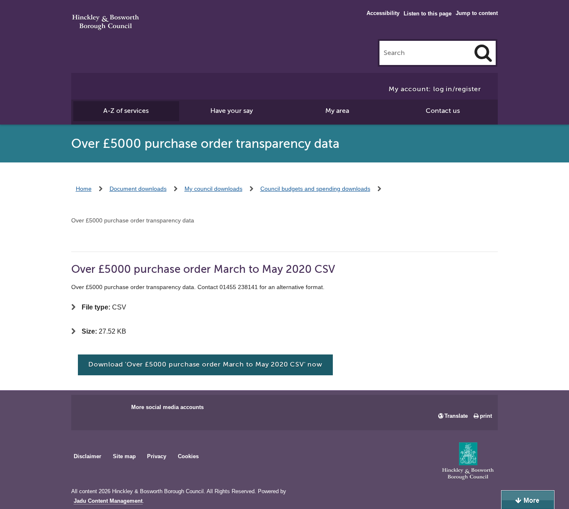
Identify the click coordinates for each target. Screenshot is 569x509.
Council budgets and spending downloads (315, 188)
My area (337, 111)
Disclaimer (87, 456)
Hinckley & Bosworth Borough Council (105, 22)
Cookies (188, 456)
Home (84, 188)
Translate (456, 416)
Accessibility (383, 13)
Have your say (231, 111)
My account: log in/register (435, 89)
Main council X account (112, 410)
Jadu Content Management (108, 501)
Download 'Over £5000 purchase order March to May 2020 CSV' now (205, 364)
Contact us (443, 111)
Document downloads (138, 188)
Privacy (156, 456)
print (486, 416)
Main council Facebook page (86, 410)
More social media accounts (167, 407)
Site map (124, 456)
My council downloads (213, 188)
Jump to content (477, 13)
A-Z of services (126, 111)
